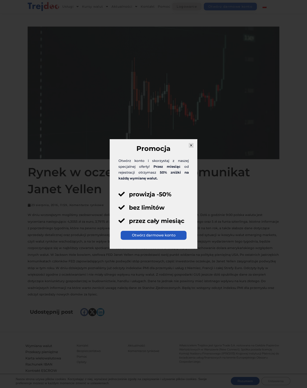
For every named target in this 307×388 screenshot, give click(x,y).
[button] (191, 145)
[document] (153, 194)
